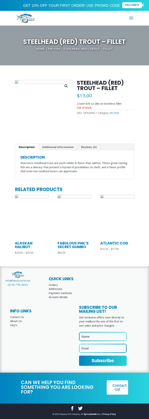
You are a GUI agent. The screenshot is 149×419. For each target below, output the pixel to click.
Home (40, 48)
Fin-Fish (54, 48)
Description (27, 147)
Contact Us (17, 317)
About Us (16, 321)
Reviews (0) (89, 147)
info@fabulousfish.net (17, 280)
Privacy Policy (109, 414)
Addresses (55, 289)
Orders (53, 285)
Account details (58, 297)
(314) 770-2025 (18, 284)
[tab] (27, 147)
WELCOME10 (132, 5)
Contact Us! (119, 387)
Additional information (58, 147)
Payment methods (60, 293)
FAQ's (13, 325)
